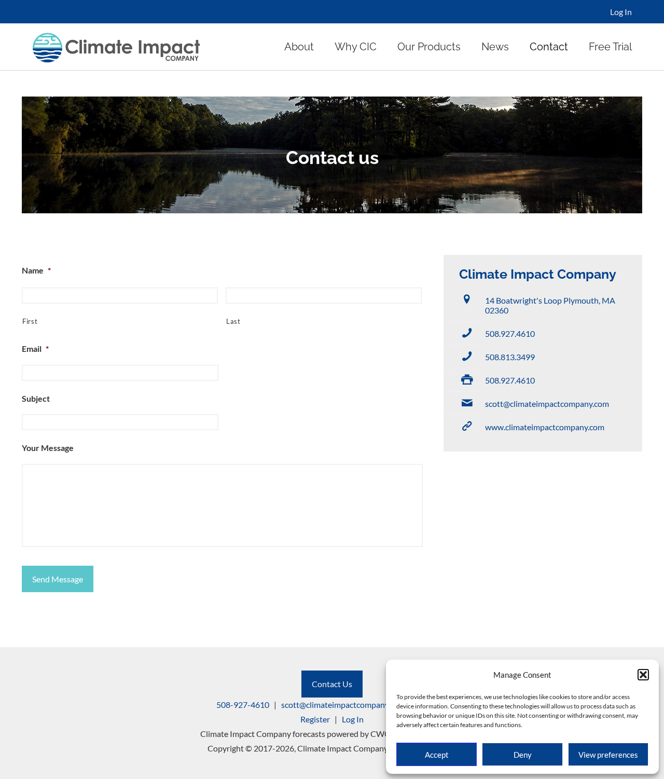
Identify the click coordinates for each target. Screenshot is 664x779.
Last (233, 321)
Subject (36, 398)
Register (315, 719)
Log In (621, 12)
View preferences (608, 754)
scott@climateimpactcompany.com (547, 403)
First (29, 321)
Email (35, 348)
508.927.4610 (510, 333)
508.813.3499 (510, 357)
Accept (437, 754)
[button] (643, 674)
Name (36, 270)
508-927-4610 (242, 704)
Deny (523, 754)
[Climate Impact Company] (116, 46)
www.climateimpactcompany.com (544, 427)
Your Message (48, 448)
